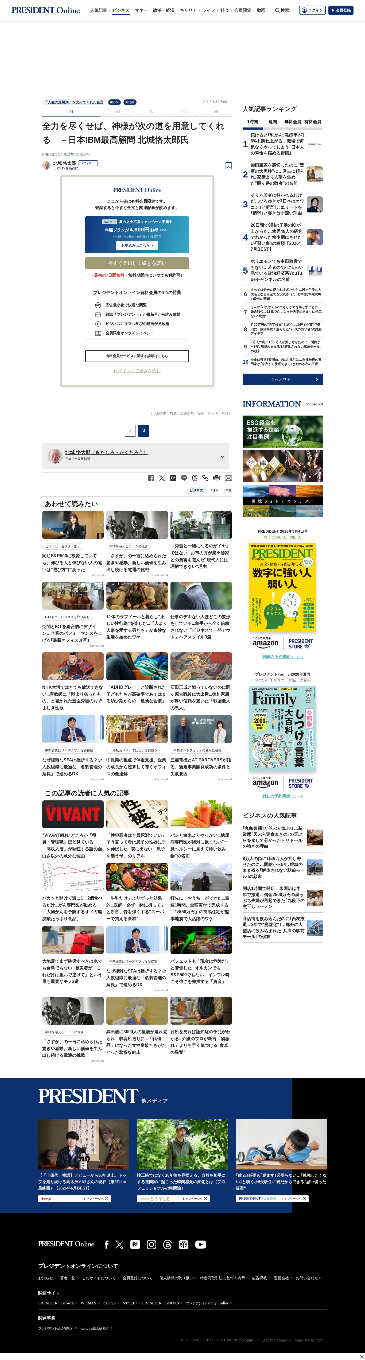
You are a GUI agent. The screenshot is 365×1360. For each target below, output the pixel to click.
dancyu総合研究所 (94, 1328)
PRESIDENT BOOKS (160, 1303)
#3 (151, 112)
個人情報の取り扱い (176, 1278)
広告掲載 (259, 1278)
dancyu (109, 1303)
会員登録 (343, 10)
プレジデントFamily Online (207, 1303)
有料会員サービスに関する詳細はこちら (137, 356)
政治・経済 (163, 10)
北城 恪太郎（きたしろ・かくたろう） (106, 452)
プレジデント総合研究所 (55, 1328)
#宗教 (130, 102)
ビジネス (121, 10)
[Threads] (167, 1244)
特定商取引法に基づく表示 (222, 1278)
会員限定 (242, 10)
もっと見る (281, 379)
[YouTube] (200, 1244)
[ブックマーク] (228, 165)
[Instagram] (151, 1244)
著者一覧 (67, 1278)
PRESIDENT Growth (56, 1303)
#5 (216, 112)
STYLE (129, 1303)
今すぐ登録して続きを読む (137, 263)
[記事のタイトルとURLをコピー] (205, 478)
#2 (118, 112)
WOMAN (88, 1303)
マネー (141, 10)
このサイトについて (99, 1278)
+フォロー (88, 163)
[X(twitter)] (119, 1245)
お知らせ (45, 1278)
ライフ (208, 10)
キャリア (188, 10)
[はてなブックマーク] (135, 1244)
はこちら (282, 657)
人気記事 (98, 10)
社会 (224, 10)
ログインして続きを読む (137, 371)
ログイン (315, 10)
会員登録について (138, 1278)
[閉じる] (362, 1357)
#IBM (114, 102)
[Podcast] (183, 1244)
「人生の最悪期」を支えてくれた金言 (73, 102)
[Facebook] (106, 1245)
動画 (261, 10)
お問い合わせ (307, 1278)
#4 (183, 112)
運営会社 (281, 1278)
